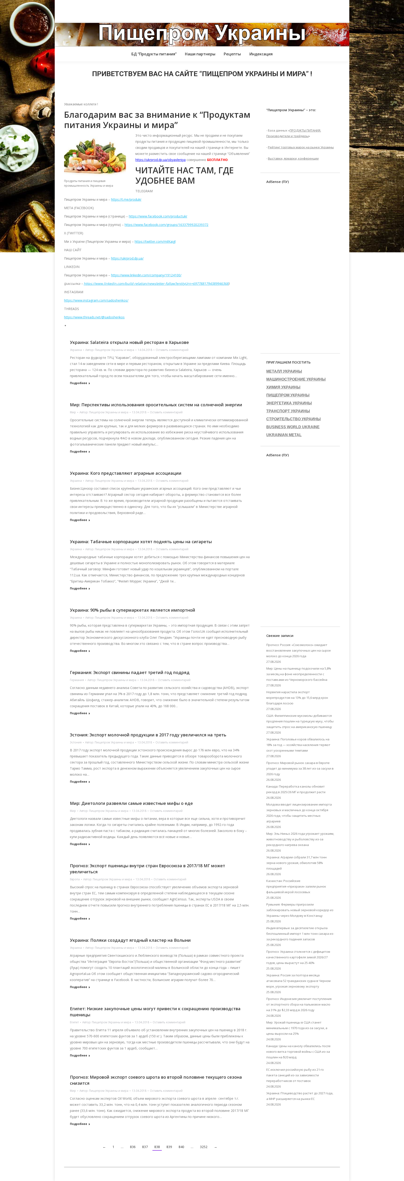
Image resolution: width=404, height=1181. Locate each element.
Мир (73, 412)
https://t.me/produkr (126, 199)
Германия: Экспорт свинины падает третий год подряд (130, 672)
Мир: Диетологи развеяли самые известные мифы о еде (131, 803)
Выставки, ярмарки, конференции (293, 158)
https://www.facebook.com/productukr (158, 216)
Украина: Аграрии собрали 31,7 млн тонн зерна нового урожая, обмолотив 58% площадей (296, 863)
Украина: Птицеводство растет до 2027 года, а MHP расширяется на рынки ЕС (299, 1096)
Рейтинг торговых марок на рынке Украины (301, 147)
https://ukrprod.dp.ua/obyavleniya (160, 159)
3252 (203, 1147)
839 (169, 1147)
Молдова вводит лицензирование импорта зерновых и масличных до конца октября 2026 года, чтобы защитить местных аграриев (299, 812)
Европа (75, 879)
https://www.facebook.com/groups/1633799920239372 (166, 224)
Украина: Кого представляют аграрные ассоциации (125, 473)
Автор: (109, 350)
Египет (74, 1022)
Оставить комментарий (172, 350)
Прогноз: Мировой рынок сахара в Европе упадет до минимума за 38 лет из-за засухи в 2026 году (300, 768)
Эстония (76, 742)
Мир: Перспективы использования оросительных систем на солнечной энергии (156, 404)
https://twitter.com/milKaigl (155, 241)
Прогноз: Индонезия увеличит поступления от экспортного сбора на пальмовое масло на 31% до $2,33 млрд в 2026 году (299, 1004)
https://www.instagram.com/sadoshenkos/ (96, 300)
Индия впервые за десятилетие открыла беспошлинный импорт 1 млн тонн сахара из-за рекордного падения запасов (300, 933)
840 (181, 1147)
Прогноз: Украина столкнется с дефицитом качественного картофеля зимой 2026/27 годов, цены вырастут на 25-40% (298, 957)
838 (157, 1147)
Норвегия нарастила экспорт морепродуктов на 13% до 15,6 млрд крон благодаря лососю (297, 697)
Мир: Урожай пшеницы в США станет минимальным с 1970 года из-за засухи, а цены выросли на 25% (296, 1028)
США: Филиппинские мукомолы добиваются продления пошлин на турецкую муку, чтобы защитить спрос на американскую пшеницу (300, 721)
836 (133, 1147)
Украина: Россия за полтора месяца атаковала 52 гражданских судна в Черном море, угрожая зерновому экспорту (298, 980)
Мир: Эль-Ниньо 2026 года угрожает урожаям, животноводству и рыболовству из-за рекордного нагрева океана (300, 839)
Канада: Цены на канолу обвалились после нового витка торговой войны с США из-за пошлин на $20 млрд (298, 1051)
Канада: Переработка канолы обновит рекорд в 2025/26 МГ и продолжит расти (295, 789)
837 (145, 1147)
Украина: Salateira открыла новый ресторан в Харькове (129, 342)
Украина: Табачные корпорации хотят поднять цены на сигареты (141, 541)
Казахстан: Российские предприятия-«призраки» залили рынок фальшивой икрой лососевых (296, 886)
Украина (76, 350)
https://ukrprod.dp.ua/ (127, 258)
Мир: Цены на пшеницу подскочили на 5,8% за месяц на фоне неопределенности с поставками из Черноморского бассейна (298, 674)
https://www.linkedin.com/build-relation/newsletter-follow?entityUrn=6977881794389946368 (156, 283)
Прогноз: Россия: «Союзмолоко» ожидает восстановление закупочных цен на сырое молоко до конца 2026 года (298, 650)
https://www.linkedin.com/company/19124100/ (146, 275)
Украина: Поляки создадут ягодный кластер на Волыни (130, 940)
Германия (77, 680)
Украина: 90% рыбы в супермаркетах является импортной (132, 610)
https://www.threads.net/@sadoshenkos (94, 317)
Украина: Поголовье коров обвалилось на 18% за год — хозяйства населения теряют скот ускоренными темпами (298, 745)
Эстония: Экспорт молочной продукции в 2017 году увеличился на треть (148, 735)
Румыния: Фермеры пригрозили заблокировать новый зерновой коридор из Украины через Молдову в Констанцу (299, 910)
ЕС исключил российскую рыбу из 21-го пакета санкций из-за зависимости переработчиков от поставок (295, 1075)
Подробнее (78, 383)
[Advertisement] (85, 10)
